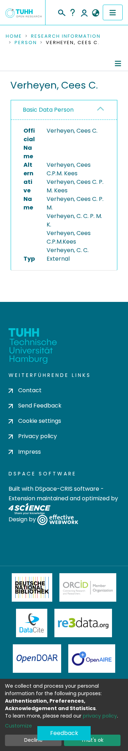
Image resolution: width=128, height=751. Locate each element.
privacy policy (100, 715)
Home (14, 36)
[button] (95, 13)
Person (26, 42)
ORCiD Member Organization (88, 587)
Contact (30, 390)
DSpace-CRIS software (67, 489)
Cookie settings (39, 421)
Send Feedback (40, 405)
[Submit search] (61, 11)
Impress (29, 452)
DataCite (32, 623)
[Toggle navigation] (113, 12)
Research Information (66, 36)
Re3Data (83, 623)
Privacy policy (37, 436)
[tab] (64, 110)
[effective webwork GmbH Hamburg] (57, 519)
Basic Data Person (48, 110)
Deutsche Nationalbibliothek (32, 587)
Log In (84, 12)
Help (73, 12)
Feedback (64, 733)
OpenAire (92, 658)
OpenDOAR (37, 658)
